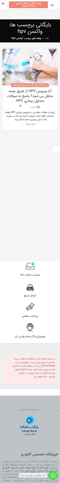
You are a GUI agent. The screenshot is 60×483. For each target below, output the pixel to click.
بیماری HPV (43, 85)
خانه (47, 38)
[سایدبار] (56, 149)
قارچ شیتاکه (17, 85)
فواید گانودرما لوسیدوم (30, 85)
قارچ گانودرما (42, 467)
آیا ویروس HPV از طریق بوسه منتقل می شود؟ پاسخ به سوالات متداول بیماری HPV (30, 96)
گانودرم (32, 107)
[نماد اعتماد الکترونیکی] (30, 409)
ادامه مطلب (30, 124)
